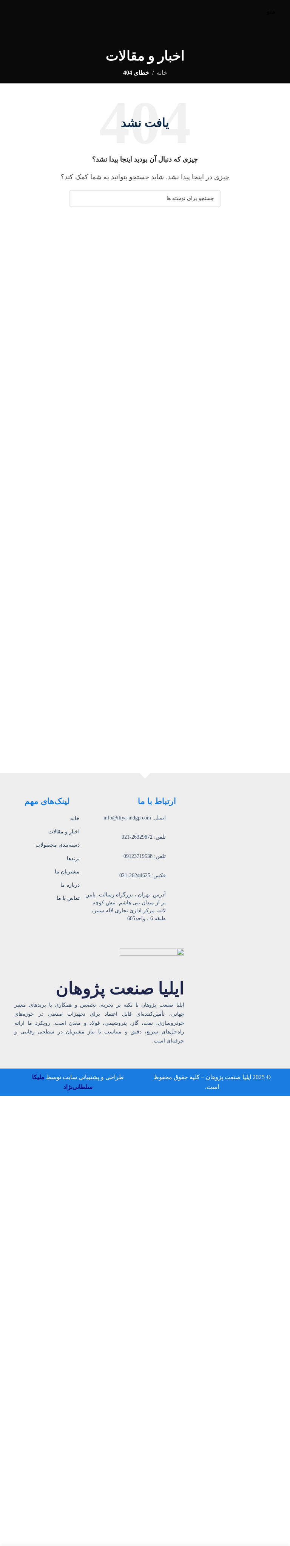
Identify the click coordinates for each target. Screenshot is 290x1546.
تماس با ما (68, 898)
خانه (162, 72)
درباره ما (70, 885)
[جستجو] (78, 198)
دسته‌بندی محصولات (57, 845)
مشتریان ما (67, 872)
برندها (73, 858)
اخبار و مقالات (64, 832)
